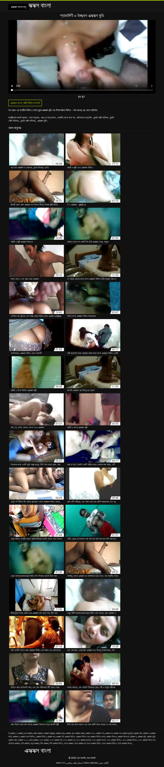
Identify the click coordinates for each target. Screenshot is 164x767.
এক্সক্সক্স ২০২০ (23, 740)
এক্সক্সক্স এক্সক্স (80, 733)
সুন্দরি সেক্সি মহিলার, (28, 120)
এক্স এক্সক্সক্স (28, 733)
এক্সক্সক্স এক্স (70, 733)
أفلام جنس (103, 763)
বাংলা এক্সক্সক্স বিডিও (94, 743)
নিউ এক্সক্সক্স (44, 743)
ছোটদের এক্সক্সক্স (14, 743)
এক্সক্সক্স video (49, 733)
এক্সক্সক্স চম (117, 733)
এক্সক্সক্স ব (16, 736)
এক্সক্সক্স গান (100, 733)
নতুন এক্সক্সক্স (34, 743)
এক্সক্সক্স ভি (60, 736)
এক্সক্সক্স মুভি (42, 120)
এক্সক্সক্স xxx (60, 733)
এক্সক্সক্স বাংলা (60, 763)
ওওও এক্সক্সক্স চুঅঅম (83, 740)
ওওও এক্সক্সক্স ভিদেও (129, 740)
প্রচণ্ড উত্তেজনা (48, 117)
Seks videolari (91, 763)
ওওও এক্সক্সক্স (44, 740)
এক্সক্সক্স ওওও (90, 733)
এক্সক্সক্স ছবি (138, 733)
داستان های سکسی (74, 763)
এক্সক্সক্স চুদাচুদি (127, 733)
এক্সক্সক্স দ (146, 733)
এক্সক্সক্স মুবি (142, 736)
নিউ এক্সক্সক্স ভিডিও (56, 743)
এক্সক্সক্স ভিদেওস (123, 736)
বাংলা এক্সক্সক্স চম (80, 743)
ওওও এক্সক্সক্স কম (56, 740)
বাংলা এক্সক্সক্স (68, 743)
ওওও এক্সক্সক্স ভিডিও (114, 740)
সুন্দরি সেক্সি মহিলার (101, 117)
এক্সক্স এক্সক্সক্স (38, 733)
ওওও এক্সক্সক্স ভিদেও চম (146, 740)
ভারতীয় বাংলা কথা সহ (66, 117)
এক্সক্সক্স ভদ (51, 736)
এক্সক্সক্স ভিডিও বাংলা (97, 736)
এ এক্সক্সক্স (19, 733)
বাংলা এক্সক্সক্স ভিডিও (109, 743)
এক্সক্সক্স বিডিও (41, 736)
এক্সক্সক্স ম (133, 736)
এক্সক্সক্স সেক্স (12, 740)
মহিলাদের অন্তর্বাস (84, 117)
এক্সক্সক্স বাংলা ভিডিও (27, 736)
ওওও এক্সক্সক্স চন (69, 740)
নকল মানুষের (34, 117)
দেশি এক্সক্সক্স (25, 743)
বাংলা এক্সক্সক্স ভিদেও (125, 743)
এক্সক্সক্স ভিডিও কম (83, 736)
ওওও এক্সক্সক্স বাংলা (99, 740)
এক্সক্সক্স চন (109, 733)
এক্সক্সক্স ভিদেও (111, 736)
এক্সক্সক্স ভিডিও (70, 736)
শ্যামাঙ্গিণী (67, 15)
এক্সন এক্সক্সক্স (33, 740)
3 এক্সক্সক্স (11, 733)
